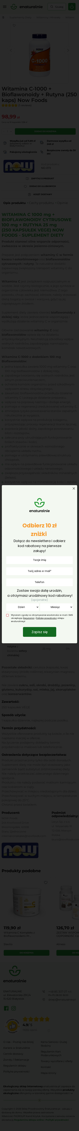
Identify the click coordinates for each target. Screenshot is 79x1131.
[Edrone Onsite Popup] (39, 565)
